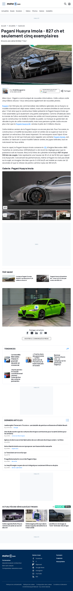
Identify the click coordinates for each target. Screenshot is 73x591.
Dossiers (19, 11)
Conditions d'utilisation (60, 584)
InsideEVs (49, 11)
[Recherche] (65, 4)
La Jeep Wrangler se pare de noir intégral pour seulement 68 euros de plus (31, 465)
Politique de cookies (29, 584)
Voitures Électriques (18, 436)
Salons (41, 11)
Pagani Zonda (59, 137)
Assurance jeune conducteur (12, 563)
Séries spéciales (17, 467)
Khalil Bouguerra (19, 90)
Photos (34, 11)
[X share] (32, 333)
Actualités (5, 11)
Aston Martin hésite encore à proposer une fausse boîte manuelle (28, 446)
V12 (45, 147)
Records (14, 461)
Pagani (5, 106)
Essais (12, 11)
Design (16, 427)
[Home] (14, 4)
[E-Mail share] (45, 333)
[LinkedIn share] (36, 333)
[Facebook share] (27, 333)
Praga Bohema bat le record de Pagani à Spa (20, 459)
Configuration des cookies (44, 584)
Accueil (3, 25)
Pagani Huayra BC (23, 124)
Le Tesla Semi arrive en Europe (15, 453)
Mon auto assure (7, 565)
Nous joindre (60, 561)
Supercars (21, 25)
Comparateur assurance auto (12, 568)
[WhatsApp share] (41, 333)
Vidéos (28, 11)
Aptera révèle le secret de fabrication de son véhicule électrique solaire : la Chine (33, 440)
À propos (59, 555)
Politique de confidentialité (13, 584)
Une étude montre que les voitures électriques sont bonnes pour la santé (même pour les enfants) (35, 433)
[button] (5, 215)
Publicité (59, 558)
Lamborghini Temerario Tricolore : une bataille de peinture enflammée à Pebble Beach (35, 425)
